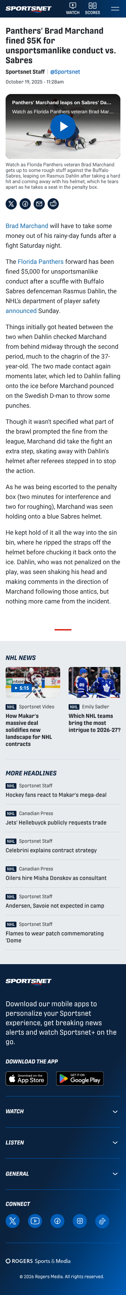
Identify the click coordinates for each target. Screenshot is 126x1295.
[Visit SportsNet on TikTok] (102, 1220)
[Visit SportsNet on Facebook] (57, 1220)
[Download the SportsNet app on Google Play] (80, 1078)
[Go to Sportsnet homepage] (28, 9)
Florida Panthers (41, 261)
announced (21, 310)
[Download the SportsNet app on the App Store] (27, 1078)
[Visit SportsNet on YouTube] (35, 1220)
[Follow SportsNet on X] (13, 1220)
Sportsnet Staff (25, 71)
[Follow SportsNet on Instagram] (80, 1220)
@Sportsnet (65, 71)
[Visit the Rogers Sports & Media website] (38, 1260)
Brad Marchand (27, 225)
